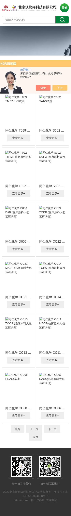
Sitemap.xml (21, 500)
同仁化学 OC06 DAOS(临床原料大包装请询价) (52, 408)
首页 (17, 429)
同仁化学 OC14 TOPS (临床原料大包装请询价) (52, 297)
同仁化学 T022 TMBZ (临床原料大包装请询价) (18, 186)
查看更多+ (18, 137)
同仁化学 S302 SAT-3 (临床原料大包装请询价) (52, 186)
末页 (35, 437)
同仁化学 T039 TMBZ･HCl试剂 (18, 130)
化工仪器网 (38, 500)
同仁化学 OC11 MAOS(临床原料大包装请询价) (52, 352)
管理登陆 (51, 500)
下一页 (52, 429)
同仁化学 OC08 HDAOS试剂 (18, 408)
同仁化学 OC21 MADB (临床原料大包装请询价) (18, 297)
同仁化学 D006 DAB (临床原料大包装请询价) (18, 241)
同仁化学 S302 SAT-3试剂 (52, 130)
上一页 (34, 429)
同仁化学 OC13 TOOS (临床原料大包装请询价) (18, 352)
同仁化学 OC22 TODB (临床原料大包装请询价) (52, 241)
